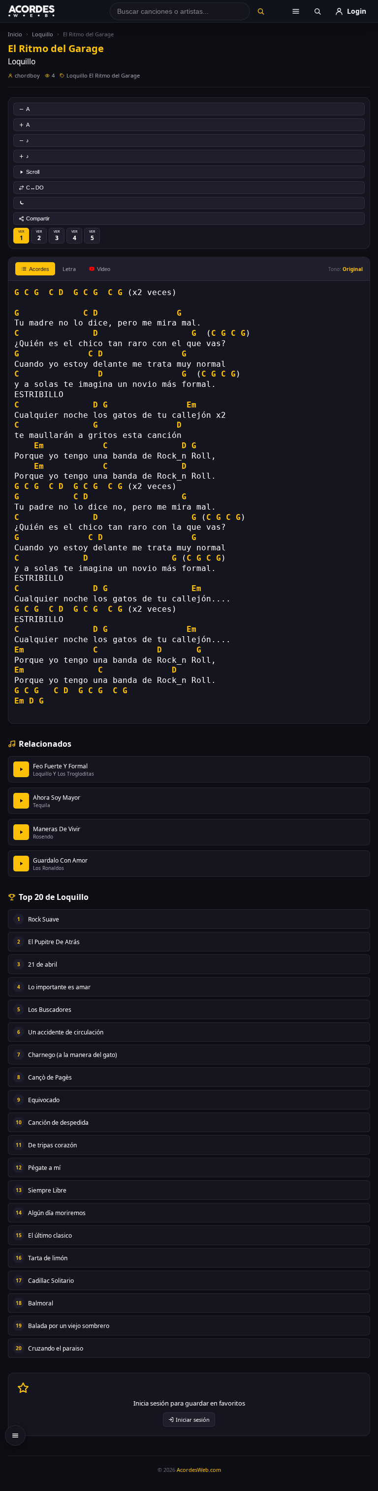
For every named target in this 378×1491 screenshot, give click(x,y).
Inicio (15, 34)
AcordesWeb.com (199, 1469)
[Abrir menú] (295, 11)
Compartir (38, 218)
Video (103, 269)
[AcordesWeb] (44, 11)
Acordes (39, 269)
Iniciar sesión (193, 1419)
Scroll (32, 172)
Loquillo (42, 34)
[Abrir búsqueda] (317, 11)
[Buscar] (260, 11)
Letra (69, 268)
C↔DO (35, 187)
